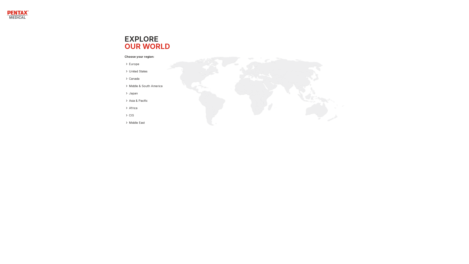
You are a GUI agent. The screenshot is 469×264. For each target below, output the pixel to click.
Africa (133, 108)
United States (138, 71)
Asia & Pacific (138, 100)
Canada (134, 78)
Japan (133, 93)
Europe (134, 64)
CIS (131, 115)
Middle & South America (146, 86)
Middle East (137, 122)
